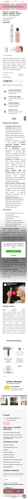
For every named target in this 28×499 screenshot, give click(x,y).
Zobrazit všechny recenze (16, 390)
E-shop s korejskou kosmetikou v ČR (13, 464)
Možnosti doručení (7, 77)
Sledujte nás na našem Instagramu (14, 396)
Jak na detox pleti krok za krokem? (12, 435)
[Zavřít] (25, 491)
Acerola (5, 327)
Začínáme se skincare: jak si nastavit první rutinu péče (13, 438)
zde (13, 247)
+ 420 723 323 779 (11, 420)
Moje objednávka (7, 467)
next (22, 356)
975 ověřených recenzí (13, 383)
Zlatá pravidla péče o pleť (10, 447)
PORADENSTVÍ (13, 4)
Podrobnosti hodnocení (8, 18)
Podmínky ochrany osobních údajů (12, 459)
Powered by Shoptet (21, 495)
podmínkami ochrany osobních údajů (13, 484)
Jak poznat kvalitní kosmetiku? (11, 432)
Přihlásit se (8, 488)
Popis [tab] (14, 118)
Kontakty (5, 450)
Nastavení (13, 255)
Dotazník (13, 8)
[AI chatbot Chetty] (24, 496)
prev (4, 356)
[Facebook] (5, 423)
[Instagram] (8, 423)
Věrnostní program (8, 445)
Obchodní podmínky (8, 457)
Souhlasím (14, 251)
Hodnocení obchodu (8, 454)
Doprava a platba (8, 452)
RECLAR (8, 20)
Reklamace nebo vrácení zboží (11, 462)
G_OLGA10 (8, 372)
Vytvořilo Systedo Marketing (10, 495)
